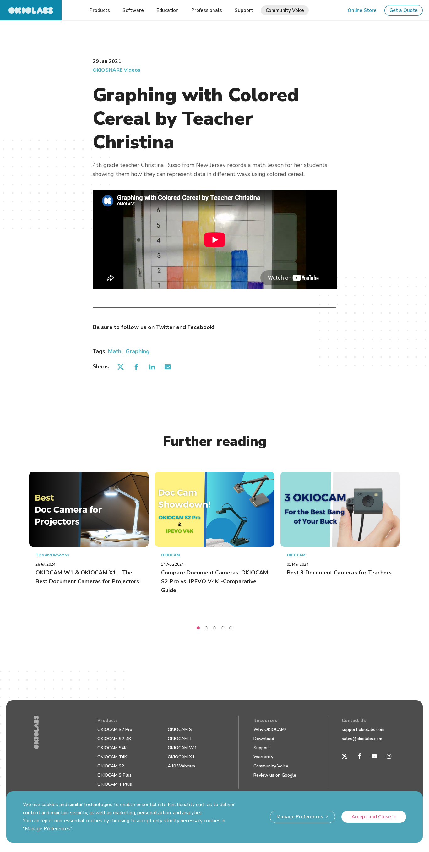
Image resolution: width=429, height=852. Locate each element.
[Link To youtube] (374, 756)
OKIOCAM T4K (112, 757)
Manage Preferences (299, 817)
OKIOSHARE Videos (116, 70)
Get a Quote (403, 10)
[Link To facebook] (359, 756)
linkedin (152, 367)
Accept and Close (371, 817)
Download (263, 739)
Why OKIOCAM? (269, 730)
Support (261, 748)
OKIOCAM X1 (181, 757)
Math (114, 351)
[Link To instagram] (389, 756)
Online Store (362, 10)
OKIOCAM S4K (112, 748)
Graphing (137, 351)
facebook (136, 367)
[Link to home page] (31, 10)
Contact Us (354, 720)
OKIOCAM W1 (182, 748)
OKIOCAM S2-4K (114, 739)
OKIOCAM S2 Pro (114, 730)
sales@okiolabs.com (362, 739)
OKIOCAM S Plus (114, 775)
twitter (121, 367)
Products (107, 720)
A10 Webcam (181, 766)
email (168, 367)
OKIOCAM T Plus (114, 784)
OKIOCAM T (180, 739)
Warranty (263, 757)
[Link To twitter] (344, 756)
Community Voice (270, 766)
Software (133, 10)
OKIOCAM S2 (110, 766)
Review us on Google (274, 775)
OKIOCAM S (180, 730)
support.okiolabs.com (363, 730)
